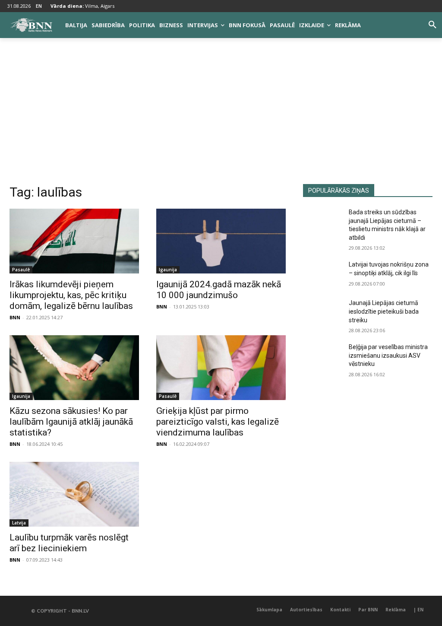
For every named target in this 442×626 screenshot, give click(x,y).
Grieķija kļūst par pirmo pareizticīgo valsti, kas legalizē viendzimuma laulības (217, 422)
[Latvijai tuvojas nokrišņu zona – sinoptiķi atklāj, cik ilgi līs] (322, 274)
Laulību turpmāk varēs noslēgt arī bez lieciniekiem (69, 542)
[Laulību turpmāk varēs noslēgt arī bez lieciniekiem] (74, 494)
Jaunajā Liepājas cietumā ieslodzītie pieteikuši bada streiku (384, 311)
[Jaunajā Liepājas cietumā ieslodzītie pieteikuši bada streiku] (322, 312)
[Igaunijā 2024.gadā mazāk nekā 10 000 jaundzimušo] (221, 241)
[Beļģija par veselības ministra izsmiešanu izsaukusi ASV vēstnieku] (322, 356)
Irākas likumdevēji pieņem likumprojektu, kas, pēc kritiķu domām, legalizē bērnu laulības (71, 295)
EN (39, 6)
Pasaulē (21, 270)
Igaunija (168, 270)
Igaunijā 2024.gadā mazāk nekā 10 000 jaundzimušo (218, 289)
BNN (14, 317)
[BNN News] (31, 25)
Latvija (19, 523)
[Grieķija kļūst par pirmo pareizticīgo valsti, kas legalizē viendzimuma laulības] (221, 367)
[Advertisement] (221, 119)
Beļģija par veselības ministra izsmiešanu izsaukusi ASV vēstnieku (388, 355)
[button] (432, 25)
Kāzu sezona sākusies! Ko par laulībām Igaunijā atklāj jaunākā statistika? (71, 422)
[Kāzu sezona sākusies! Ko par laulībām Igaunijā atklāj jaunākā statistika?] (74, 367)
